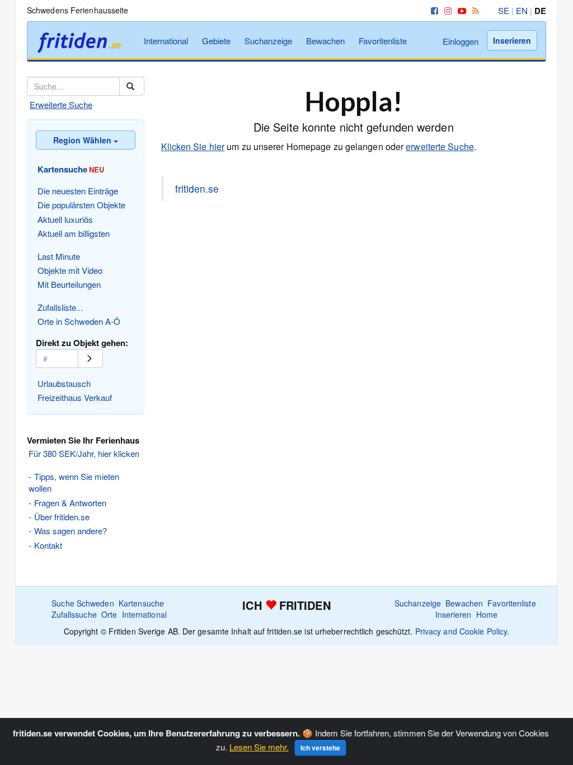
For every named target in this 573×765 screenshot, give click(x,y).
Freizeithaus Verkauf (74, 397)
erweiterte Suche (440, 146)
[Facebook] (432, 10)
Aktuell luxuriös (65, 219)
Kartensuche (141, 603)
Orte (109, 614)
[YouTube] (460, 10)
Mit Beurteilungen (69, 284)
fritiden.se (197, 188)
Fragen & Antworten (70, 503)
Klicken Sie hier (193, 146)
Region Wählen (83, 140)
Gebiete (216, 40)
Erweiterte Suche (61, 104)
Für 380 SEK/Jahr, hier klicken (84, 453)
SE (503, 10)
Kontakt (48, 545)
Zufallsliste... (60, 307)
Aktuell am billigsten (73, 233)
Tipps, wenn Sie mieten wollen (74, 482)
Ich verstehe (320, 748)
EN (522, 10)
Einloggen (460, 41)
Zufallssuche (74, 614)
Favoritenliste (383, 40)
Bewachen (325, 40)
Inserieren (512, 40)
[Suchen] (131, 86)
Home (486, 614)
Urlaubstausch (64, 383)
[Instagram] (446, 10)
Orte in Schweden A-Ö (78, 321)
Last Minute (58, 256)
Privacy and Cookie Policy (461, 631)
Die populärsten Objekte (81, 205)
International (166, 40)
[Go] (90, 358)
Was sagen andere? (70, 531)
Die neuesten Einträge (77, 191)
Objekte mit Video (69, 270)
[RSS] (473, 10)
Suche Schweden (82, 603)
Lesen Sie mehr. (259, 747)
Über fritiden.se (62, 517)
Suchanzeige (268, 40)
